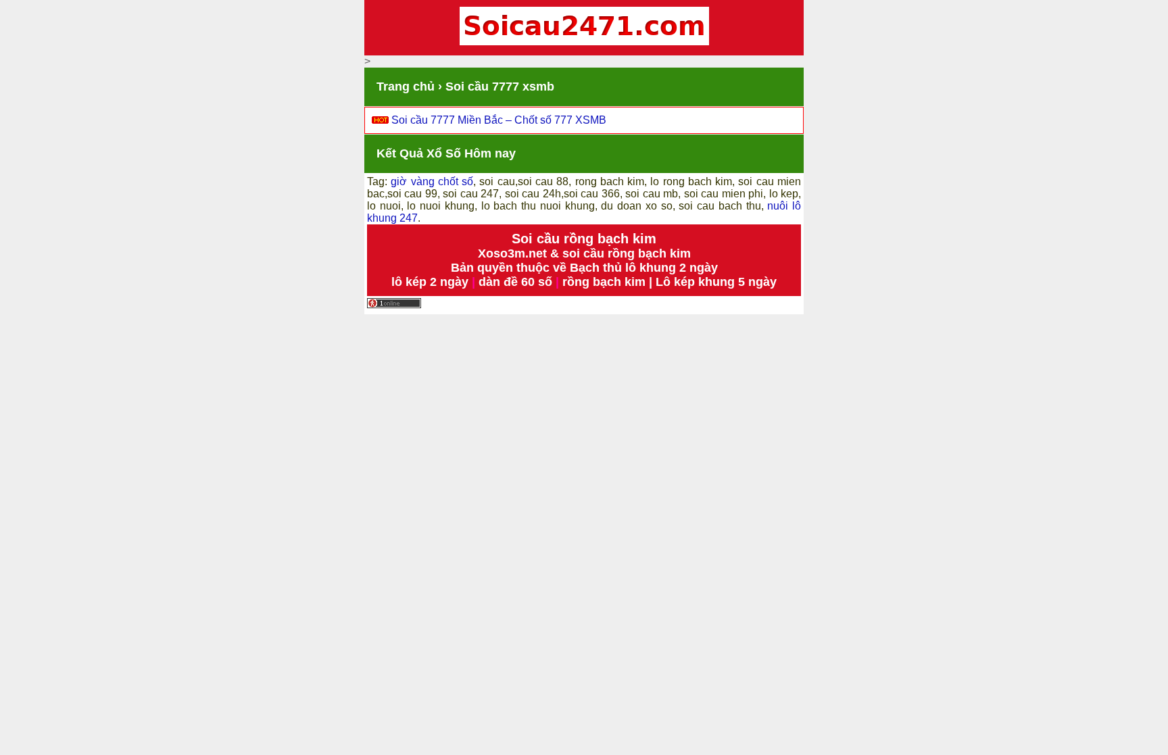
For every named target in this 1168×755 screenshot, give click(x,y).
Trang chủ (405, 86)
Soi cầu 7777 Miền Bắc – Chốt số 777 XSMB (498, 120)
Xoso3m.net (512, 253)
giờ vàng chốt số (432, 181)
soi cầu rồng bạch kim (626, 253)
